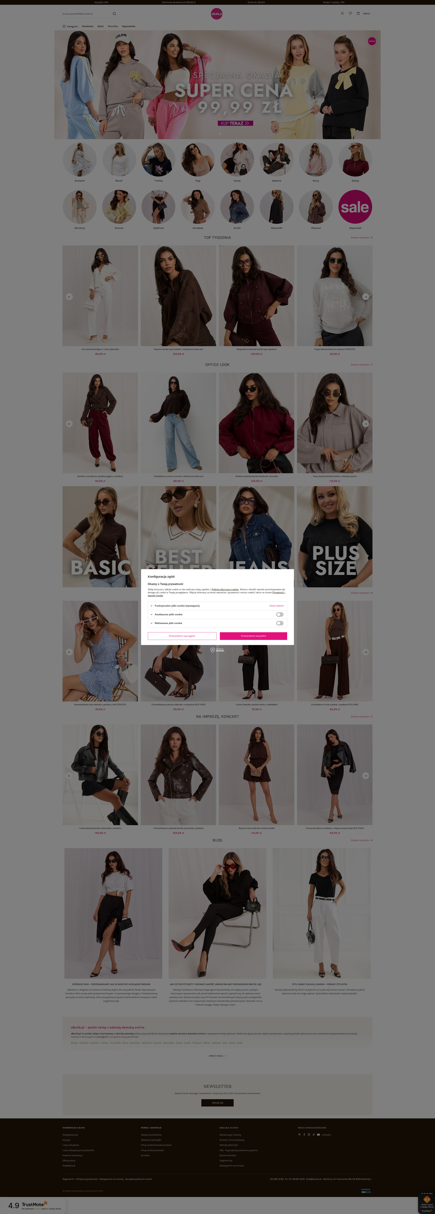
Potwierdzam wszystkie (253, 635)
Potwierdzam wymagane (182, 635)
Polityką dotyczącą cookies (225, 589)
